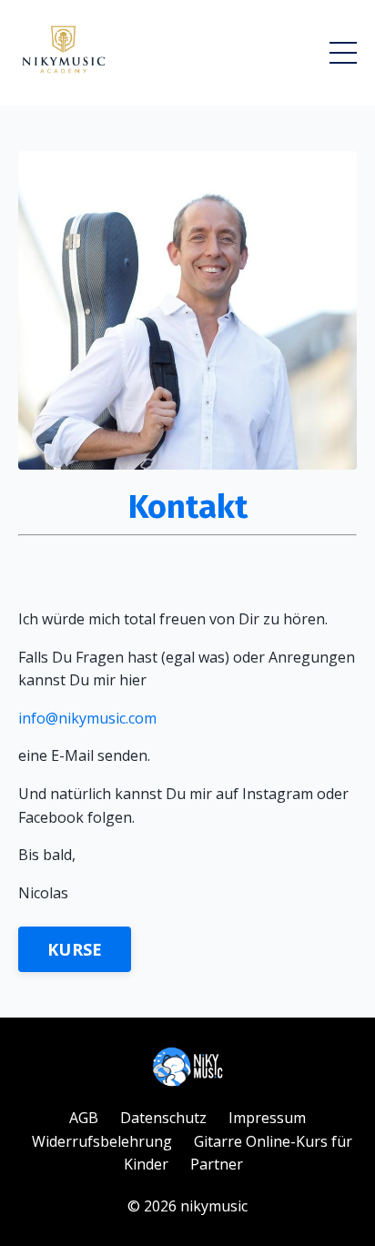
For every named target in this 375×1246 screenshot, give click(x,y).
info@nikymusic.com (87, 718)
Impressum (267, 1118)
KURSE (74, 949)
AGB (83, 1118)
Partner (216, 1164)
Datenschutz (163, 1118)
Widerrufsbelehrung (102, 1141)
